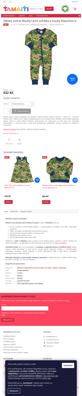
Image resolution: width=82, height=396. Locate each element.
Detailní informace (10, 133)
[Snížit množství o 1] (11, 112)
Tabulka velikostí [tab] (26, 211)
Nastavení (14, 391)
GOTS (69, 247)
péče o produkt (60, 243)
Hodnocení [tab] (14, 211)
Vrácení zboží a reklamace (12, 347)
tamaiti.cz (49, 346)
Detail (8, 202)
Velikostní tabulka (9, 129)
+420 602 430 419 (52, 340)
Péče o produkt (8, 339)
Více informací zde (50, 376)
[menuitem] (9, 15)
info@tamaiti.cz (51, 337)
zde (49, 378)
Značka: (56, 25)
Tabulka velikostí (9, 336)
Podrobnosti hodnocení (38, 25)
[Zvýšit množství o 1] (11, 110)
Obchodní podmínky (10, 350)
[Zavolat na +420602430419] (6, 1)
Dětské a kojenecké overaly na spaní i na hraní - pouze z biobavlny (41, 268)
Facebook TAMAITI (52, 343)
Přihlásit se (7, 320)
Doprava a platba (9, 344)
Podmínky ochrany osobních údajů (15, 352)
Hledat (49, 9)
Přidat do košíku (23, 111)
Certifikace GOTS (9, 341)
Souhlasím (68, 365)
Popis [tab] (6, 211)
